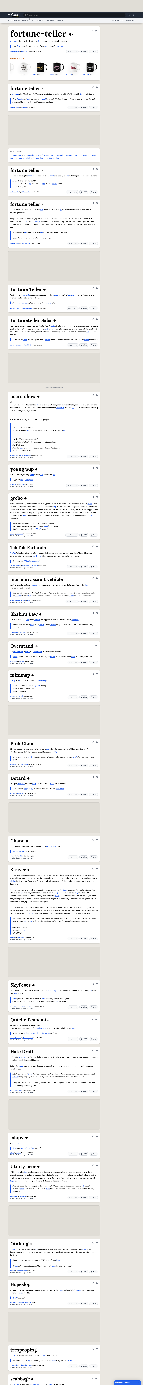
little (28, 99)
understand (18, 651)
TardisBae (20, 856)
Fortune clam (38, 158)
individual (21, 784)
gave (43, 184)
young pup (13, 484)
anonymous (20, 793)
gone (59, 893)
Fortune (48, 303)
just (21, 479)
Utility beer (13, 1196)
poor (90, 990)
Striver (12, 938)
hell (25, 232)
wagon (34, 585)
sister (53, 326)
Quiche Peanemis (15, 1038)
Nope (22, 1189)
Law (27, 619)
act (15, 1355)
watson (18, 1153)
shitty (14, 1143)
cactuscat (19, 534)
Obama (22, 930)
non (36, 1249)
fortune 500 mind (23, 158)
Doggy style (25, 295)
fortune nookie (71, 155)
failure (57, 895)
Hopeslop (13, 1303)
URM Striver (20, 938)
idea (73, 656)
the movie (46, 1033)
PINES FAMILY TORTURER (30, 566)
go (61, 210)
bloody (38, 529)
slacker (13, 881)
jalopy (12, 1153)
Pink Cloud (13, 764)
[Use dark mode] (133, 15)
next (47, 46)
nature (47, 339)
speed (84, 1249)
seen (62, 1290)
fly (57, 1001)
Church (18, 596)
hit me (21, 851)
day (87, 332)
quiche (27, 1033)
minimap (13, 696)
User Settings (130, 20)
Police (12, 1249)
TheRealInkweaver (26, 1365)
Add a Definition (117, 20)
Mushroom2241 (28, 1038)
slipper (53, 846)
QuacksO (24, 107)
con (13, 94)
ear (26, 221)
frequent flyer (52, 990)
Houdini (20, 99)
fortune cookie (47, 155)
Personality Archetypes (55, 20)
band (46, 526)
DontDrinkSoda (22, 1271)
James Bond (25, 1148)
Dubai (41, 624)
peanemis (34, 1033)
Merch (95, 52)
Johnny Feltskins (26, 243)
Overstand (13, 661)
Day (29, 596)
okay (42, 210)
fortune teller (14, 107)
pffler (20, 1090)
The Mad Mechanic (27, 308)
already (15, 1077)
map (13, 680)
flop (61, 846)
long (34, 784)
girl (30, 184)
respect (43, 99)
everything (41, 680)
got (23, 238)
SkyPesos (13, 1006)
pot (41, 232)
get (32, 789)
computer (60, 408)
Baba (25, 339)
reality (54, 752)
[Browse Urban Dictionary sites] (15, 15)
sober (92, 749)
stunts (32, 1148)
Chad (30, 1074)
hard (15, 993)
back (56, 295)
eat (73, 408)
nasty (54, 1360)
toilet (34, 1355)
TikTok (13, 553)
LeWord (20, 696)
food (21, 448)
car (18, 1143)
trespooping (14, 1365)
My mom (15, 851)
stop (28, 1360)
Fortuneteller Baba (31, 155)
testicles (70, 295)
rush (26, 303)
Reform (37, 619)
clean (29, 430)
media (38, 1028)
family (87, 585)
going (26, 789)
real (25, 1057)
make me (20, 303)
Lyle (83, 1186)
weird (34, 556)
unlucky (59, 46)
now (33, 529)
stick (65, 430)
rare (20, 1293)
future (41, 41)
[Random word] (123, 15)
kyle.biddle (27, 345)
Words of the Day (14, 20)
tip (68, 176)
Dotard (12, 793)
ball (46, 329)
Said (39, 556)
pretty (30, 757)
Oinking (12, 1271)
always (37, 221)
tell (49, 41)
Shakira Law (14, 632)
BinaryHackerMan (25, 455)
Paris (44, 998)
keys (38, 405)
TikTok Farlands (15, 566)
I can (15, 1148)
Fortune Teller (14, 308)
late (41, 474)
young (27, 479)
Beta (65, 890)
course (86, 339)
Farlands (32, 561)
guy (20, 757)
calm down (60, 789)
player (37, 685)
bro (37, 561)
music (90, 503)
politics (30, 913)
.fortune (83, 155)
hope (16, 1266)
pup (31, 479)
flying (48, 846)
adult (32, 474)
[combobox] (74, 15)
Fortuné (59, 155)
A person (14, 41)
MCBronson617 (25, 192)
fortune (20, 46)
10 (16, 1298)
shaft (30, 176)
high (12, 1181)
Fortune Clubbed (52, 158)
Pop (54, 506)
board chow (14, 455)
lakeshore (23, 1196)
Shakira (53, 624)
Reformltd (23, 632)
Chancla (12, 856)
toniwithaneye (23, 764)
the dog (21, 484)
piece (43, 1028)
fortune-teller (14, 51)
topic (27, 651)
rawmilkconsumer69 (25, 1303)
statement (37, 651)
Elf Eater (22, 661)
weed (53, 1266)
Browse (25, 20)
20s (54, 474)
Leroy (15, 656)
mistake (75, 619)
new (48, 749)
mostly (22, 680)
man (17, 94)
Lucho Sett (24, 51)
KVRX (28, 600)
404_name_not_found (25, 1006)
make (52, 784)
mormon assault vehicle (17, 600)
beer (17, 1172)
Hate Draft (13, 1090)
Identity (40, 20)
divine (82, 94)
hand (52, 176)
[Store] (129, 15)
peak (74, 1028)
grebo (12, 534)
